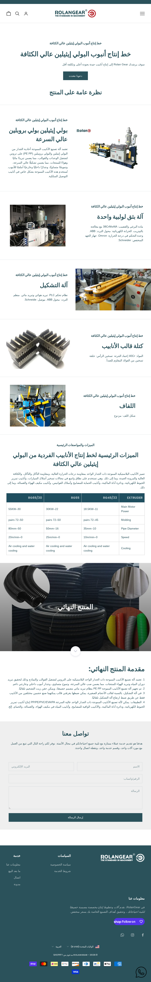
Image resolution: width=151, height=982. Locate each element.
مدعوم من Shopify (63, 955)
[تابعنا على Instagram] (132, 935)
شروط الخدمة (62, 871)
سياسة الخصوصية (60, 864)
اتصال (17, 877)
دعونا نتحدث (75, 75)
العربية (58, 946)
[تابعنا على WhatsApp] (122, 935)
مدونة (17, 884)
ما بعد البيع (14, 871)
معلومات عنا (13, 864)
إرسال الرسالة (75, 817)
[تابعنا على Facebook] (143, 935)
